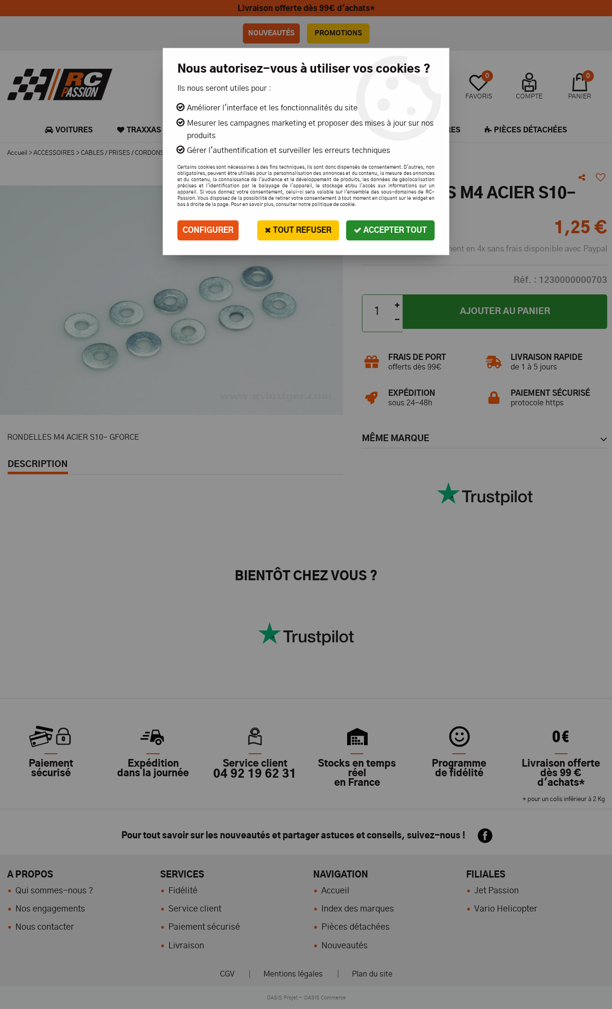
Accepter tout (394, 230)
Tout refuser (301, 230)
